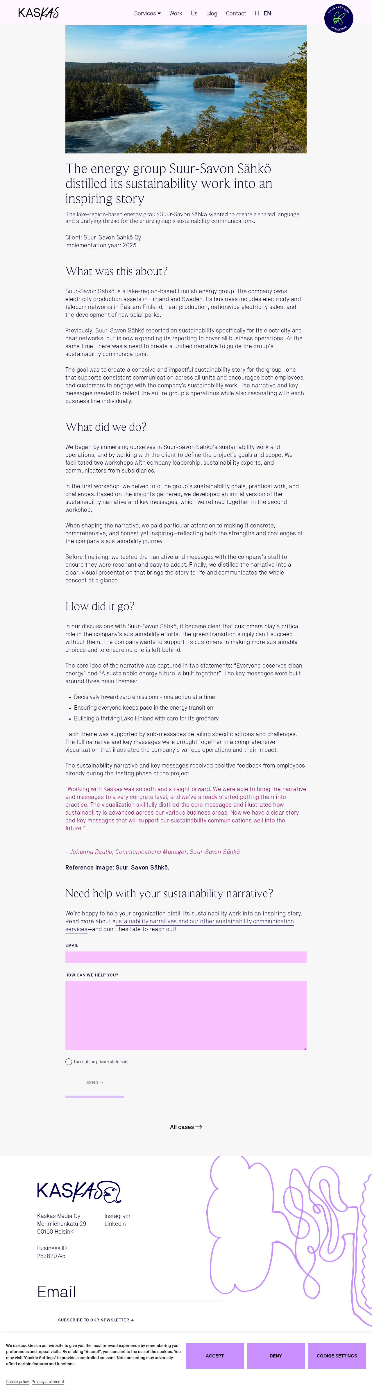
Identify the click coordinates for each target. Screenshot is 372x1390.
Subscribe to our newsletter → (96, 1320)
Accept (215, 1355)
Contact (236, 14)
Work (175, 14)
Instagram (117, 1216)
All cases (182, 1127)
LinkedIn (115, 1224)
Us (194, 14)
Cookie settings (337, 1355)
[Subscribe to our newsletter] (338, 12)
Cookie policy (17, 1382)
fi (257, 14)
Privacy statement (48, 1382)
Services (145, 14)
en (267, 14)
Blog (211, 14)
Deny (276, 1355)
